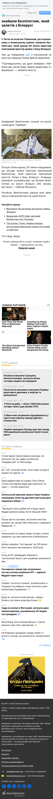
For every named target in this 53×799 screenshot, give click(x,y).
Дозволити (44, 12)
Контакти (5, 754)
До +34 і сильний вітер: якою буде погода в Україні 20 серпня (25, 470)
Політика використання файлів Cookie (17, 766)
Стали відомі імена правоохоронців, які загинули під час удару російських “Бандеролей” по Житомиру (22, 457)
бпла (9, 236)
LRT (28, 54)
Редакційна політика (10, 758)
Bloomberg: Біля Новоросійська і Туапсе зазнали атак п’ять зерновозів (23, 622)
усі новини (44, 645)
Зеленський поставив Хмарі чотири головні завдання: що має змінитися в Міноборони (25, 534)
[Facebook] (4, 786)
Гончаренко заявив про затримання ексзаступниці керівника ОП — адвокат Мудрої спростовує (23, 571)
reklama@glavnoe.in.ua (15, 776)
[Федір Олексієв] (3, 34)
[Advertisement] (26, 97)
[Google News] (24, 786)
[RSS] (29, 786)
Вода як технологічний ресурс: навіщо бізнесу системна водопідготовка (22, 597)
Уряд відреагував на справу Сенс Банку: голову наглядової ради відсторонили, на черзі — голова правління (23, 482)
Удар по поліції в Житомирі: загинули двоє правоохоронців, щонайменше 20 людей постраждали (25, 610)
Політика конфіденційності (12, 762)
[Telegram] (14, 786)
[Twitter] (9, 786)
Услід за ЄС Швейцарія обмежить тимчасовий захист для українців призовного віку (26, 557)
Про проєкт (6, 750)
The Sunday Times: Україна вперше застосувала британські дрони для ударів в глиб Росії (28, 226)
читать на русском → (43, 31)
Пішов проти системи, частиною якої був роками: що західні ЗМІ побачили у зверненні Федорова (26, 521)
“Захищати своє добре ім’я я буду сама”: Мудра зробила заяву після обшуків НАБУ (24, 509)
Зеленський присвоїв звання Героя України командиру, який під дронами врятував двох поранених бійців (26, 496)
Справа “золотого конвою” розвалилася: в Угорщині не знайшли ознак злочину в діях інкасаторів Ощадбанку (24, 585)
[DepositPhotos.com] (13, 794)
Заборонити (32, 12)
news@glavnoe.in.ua (14, 771)
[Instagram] (19, 786)
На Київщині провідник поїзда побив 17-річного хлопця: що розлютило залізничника (25, 633)
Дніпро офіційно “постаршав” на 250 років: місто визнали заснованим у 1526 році (24, 544)
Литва (17, 236)
